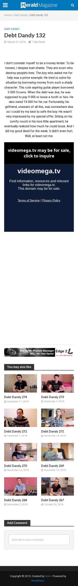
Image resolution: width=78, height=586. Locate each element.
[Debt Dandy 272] (20, 417)
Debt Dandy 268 (15, 500)
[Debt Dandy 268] (20, 486)
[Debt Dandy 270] (20, 452)
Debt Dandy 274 (15, 397)
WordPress (37, 580)
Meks (48, 576)
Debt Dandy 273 (52, 397)
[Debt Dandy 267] (57, 486)
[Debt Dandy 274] (20, 383)
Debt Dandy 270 (15, 466)
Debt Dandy (20, 15)
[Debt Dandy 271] (57, 417)
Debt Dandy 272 (15, 431)
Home (7, 15)
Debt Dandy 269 (52, 466)
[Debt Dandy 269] (57, 452)
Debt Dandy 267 (52, 500)
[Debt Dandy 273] (57, 383)
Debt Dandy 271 (52, 431)
